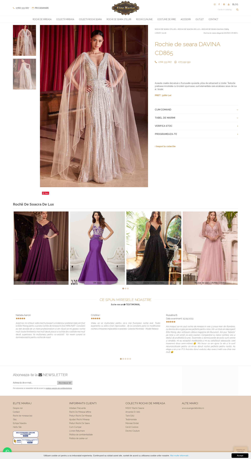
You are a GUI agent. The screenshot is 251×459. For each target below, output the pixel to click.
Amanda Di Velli (133, 412)
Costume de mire (166, 19)
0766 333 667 (22, 8)
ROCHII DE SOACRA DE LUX (189, 29)
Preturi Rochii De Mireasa (80, 416)
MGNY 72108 (160, 33)
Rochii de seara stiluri (119, 19)
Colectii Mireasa (65, 19)
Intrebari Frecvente (77, 408)
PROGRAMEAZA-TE (166, 134)
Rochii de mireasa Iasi (22, 416)
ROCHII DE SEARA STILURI (165, 29)
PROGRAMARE (41, 8)
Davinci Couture (133, 431)
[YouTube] (229, 4)
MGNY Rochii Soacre (135, 408)
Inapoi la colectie (166, 146)
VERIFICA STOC (163, 126)
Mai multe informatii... (180, 455)
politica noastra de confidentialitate (59, 388)
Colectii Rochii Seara (90, 19)
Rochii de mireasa (42, 19)
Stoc (15, 419)
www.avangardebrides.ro (193, 408)
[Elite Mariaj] (125, 8)
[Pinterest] (224, 4)
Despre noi (18, 408)
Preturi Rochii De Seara (79, 423)
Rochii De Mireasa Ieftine (80, 412)
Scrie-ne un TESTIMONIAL (125, 304)
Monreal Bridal (132, 423)
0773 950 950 (184, 62)
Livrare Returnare (77, 431)
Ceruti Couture (132, 427)
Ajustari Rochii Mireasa (79, 419)
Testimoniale (131, 419)
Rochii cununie (144, 19)
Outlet (200, 19)
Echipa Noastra (19, 423)
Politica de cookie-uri (78, 438)
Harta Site (17, 427)
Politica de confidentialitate (81, 434)
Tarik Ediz (130, 416)
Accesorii (186, 19)
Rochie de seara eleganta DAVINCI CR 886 (220, 33)
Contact (213, 19)
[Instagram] (215, 4)
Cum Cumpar (75, 427)
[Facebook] (219, 4)
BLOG (235, 4)
